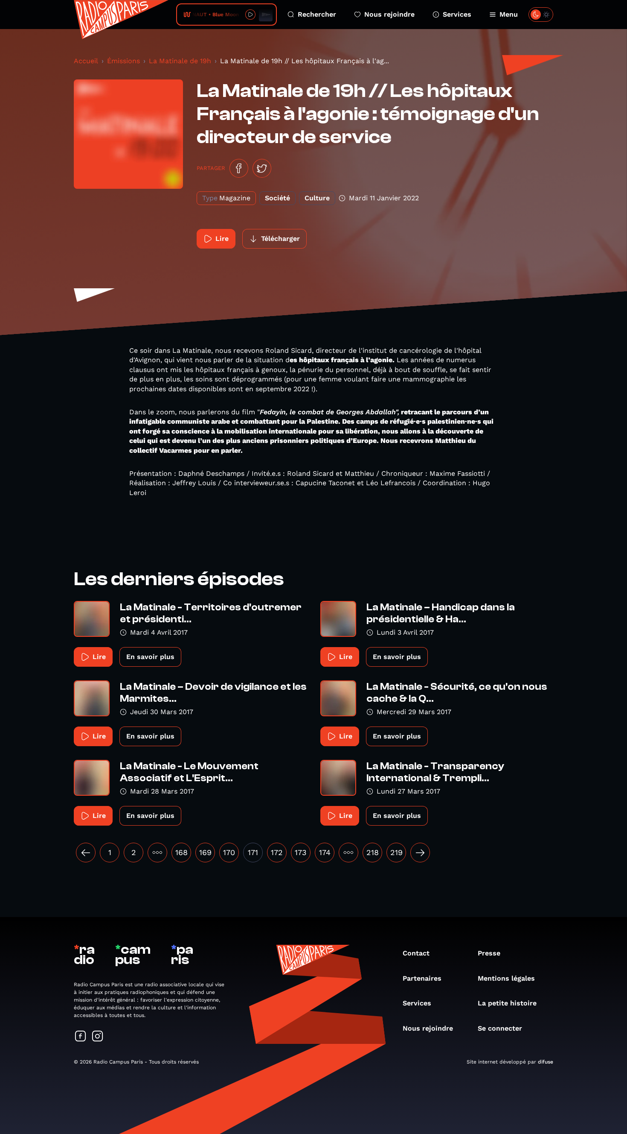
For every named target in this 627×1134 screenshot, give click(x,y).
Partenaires (422, 978)
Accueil (86, 61)
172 (277, 852)
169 (205, 852)
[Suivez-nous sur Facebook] (80, 1036)
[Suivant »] (420, 852)
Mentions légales (506, 978)
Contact (416, 953)
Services (457, 14)
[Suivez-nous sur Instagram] (97, 1036)
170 (229, 852)
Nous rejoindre (389, 14)
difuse (545, 1062)
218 (372, 852)
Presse (489, 953)
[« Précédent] (85, 852)
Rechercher (317, 14)
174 (325, 852)
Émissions (123, 61)
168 (181, 852)
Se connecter (500, 1028)
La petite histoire (507, 1003)
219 (396, 852)
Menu (508, 14)
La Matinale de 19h (180, 61)
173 (301, 852)
